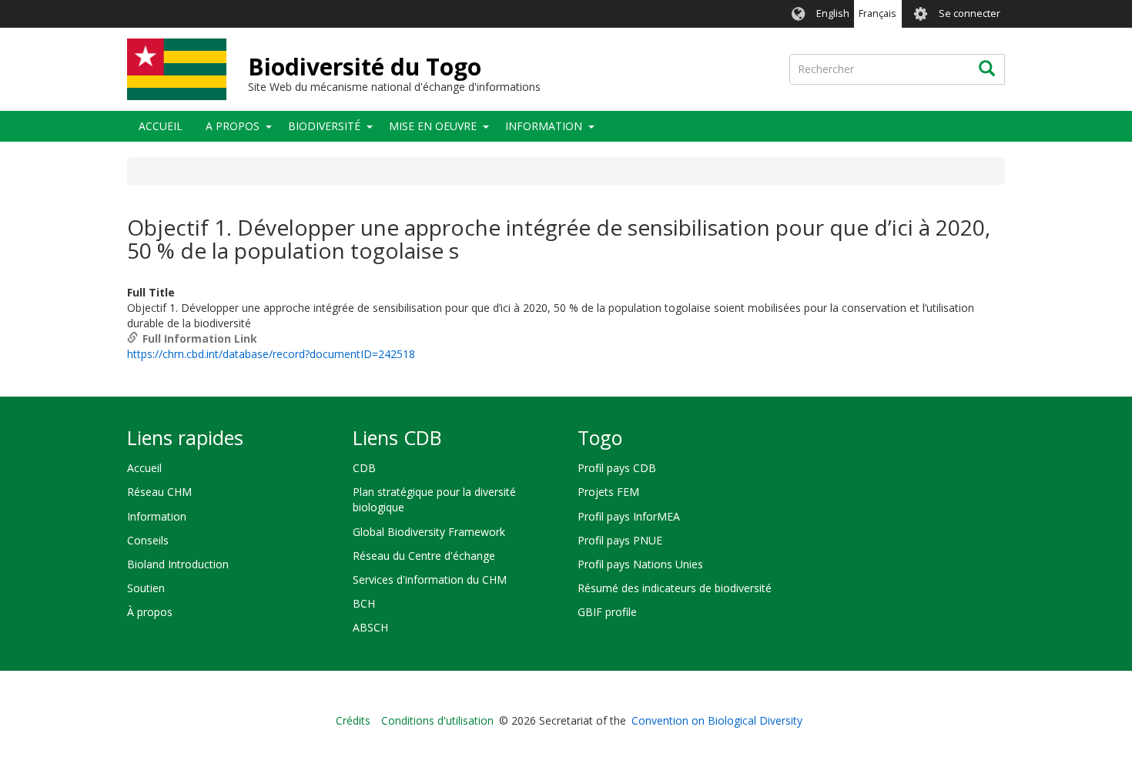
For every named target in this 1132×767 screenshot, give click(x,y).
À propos (149, 612)
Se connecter (969, 13)
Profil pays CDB (617, 468)
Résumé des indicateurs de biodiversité (675, 588)
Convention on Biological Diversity (716, 720)
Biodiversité (324, 126)
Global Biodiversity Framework (429, 531)
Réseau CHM (159, 491)
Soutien (146, 588)
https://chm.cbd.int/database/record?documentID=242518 (271, 354)
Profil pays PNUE (620, 540)
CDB (364, 468)
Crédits (353, 720)
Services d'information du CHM (430, 579)
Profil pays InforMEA (629, 516)
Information (543, 126)
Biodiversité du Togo (364, 66)
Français (877, 13)
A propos (233, 126)
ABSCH (370, 627)
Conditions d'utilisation (437, 720)
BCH (364, 603)
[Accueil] (176, 69)
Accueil (161, 126)
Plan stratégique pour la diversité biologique (434, 499)
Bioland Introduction (178, 564)
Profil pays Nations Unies (640, 564)
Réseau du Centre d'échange (424, 555)
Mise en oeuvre (433, 126)
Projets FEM (608, 491)
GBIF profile (607, 612)
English (832, 13)
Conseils (148, 540)
